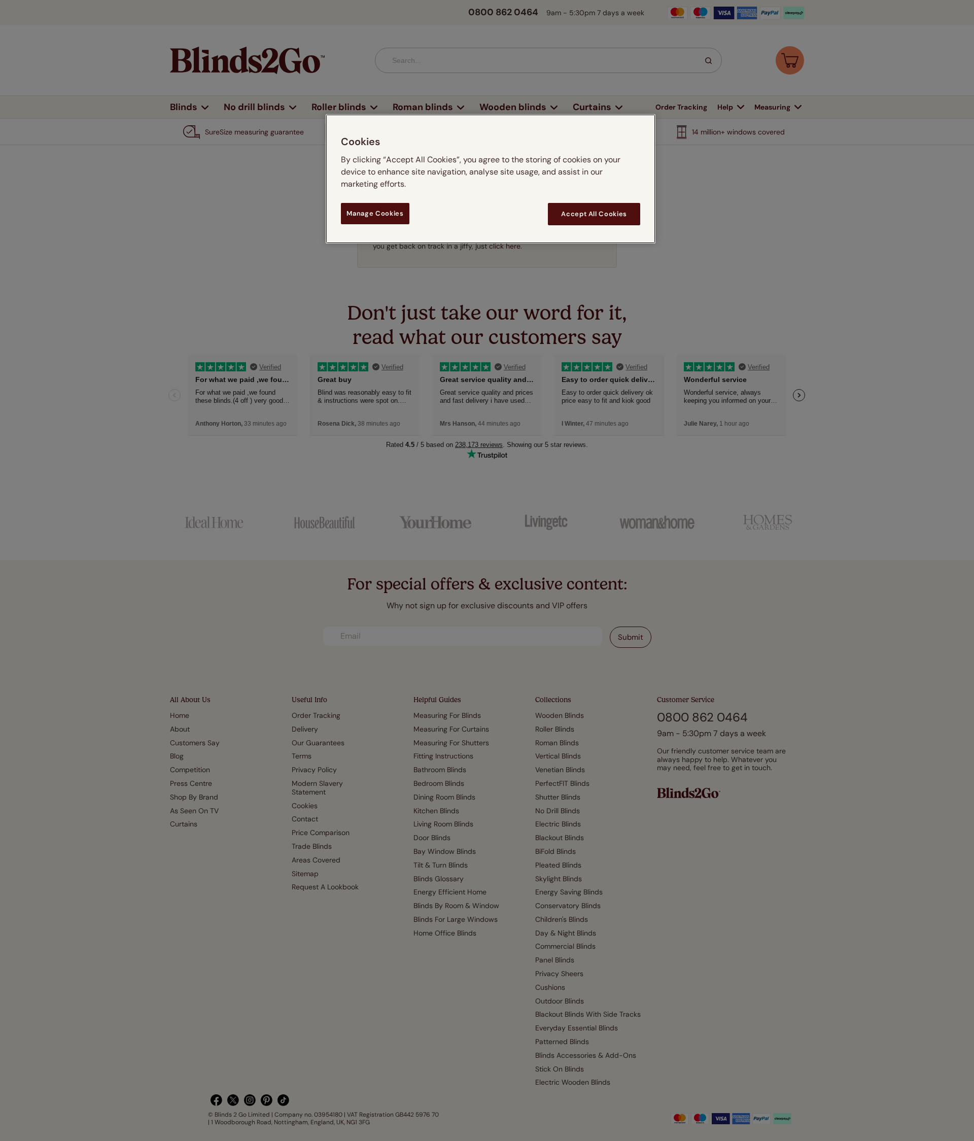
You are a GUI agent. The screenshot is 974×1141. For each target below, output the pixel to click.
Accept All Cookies (594, 214)
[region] (490, 179)
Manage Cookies (374, 213)
